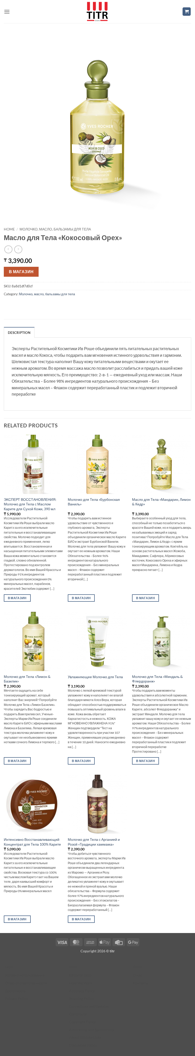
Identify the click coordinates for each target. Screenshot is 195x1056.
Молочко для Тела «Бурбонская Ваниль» (94, 501)
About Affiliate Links (85, 1037)
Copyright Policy (82, 1022)
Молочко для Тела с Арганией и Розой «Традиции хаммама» (94, 841)
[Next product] (8, 249)
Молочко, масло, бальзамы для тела (55, 229)
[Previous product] (18, 249)
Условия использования (25, 975)
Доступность (15, 991)
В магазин (21, 271)
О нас (137, 975)
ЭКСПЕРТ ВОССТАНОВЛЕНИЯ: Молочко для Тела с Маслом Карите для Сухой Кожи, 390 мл (30, 504)
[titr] (97, 11)
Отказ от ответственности (26, 983)
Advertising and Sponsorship (91, 1030)
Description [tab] (19, 333)
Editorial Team (80, 975)
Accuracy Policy (82, 991)
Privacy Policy (16, 998)
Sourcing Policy (81, 998)
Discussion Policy (83, 1045)
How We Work (80, 983)
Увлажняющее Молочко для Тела (95, 677)
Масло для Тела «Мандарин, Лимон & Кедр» (161, 501)
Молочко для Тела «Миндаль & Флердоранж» (157, 679)
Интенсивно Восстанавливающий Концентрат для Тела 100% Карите (32, 841)
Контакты (140, 983)
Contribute (78, 1014)
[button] (7, 11)
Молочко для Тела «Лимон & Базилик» (27, 679)
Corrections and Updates (88, 1006)
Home (9, 229)
